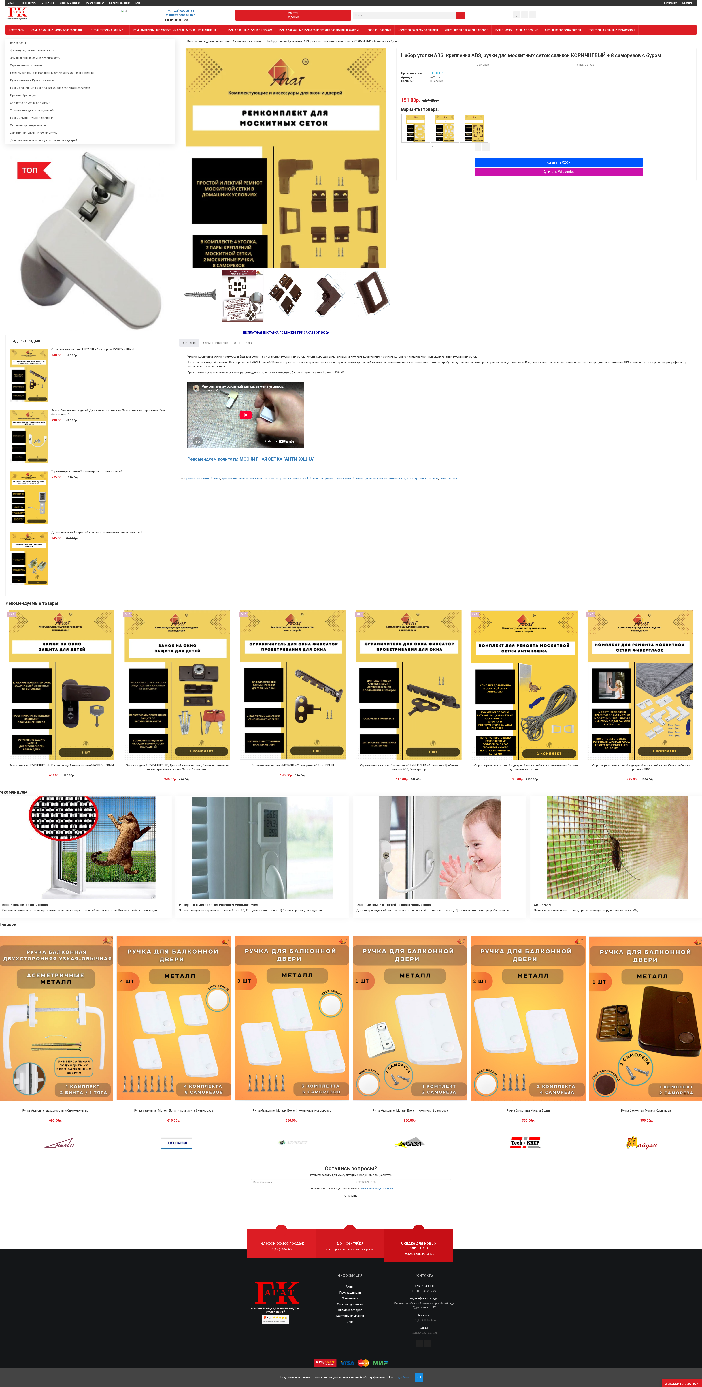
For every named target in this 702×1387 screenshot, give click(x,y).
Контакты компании (119, 3)
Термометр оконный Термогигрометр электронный (86, 471)
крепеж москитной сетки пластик (245, 478)
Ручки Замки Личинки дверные (516, 30)
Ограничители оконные (107, 30)
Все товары (17, 30)
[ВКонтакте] (427, 1343)
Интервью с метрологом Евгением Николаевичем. (219, 905)
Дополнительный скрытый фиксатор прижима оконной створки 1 (96, 532)
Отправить (351, 1195)
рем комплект (428, 478)
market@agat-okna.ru (181, 15)
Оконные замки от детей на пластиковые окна (393, 905)
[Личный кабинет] (532, 14)
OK (419, 1377)
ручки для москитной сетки (344, 478)
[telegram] (419, 1343)
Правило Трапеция (378, 30)
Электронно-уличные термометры (611, 30)
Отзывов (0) (243, 342)
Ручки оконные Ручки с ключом (250, 30)
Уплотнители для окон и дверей (466, 30)
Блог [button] (138, 3)
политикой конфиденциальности (377, 1188)
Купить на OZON (558, 162)
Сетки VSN (542, 905)
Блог (350, 1322)
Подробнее (402, 1377)
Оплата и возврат (94, 3)
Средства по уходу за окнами (418, 30)
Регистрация (670, 3)
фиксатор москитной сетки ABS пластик (296, 478)
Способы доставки (70, 3)
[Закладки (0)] (516, 14)
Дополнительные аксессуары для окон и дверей (43, 140)
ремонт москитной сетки (203, 478)
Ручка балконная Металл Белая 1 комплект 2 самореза (292, 1110)
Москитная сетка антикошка (25, 905)
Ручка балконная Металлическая (646, 1110)
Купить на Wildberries (559, 172)
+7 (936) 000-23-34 (181, 10)
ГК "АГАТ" (436, 73)
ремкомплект (449, 478)
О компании (48, 3)
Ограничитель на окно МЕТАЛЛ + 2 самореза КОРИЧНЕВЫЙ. (92, 349)
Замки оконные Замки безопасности (56, 30)
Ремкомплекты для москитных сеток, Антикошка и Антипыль (176, 30)
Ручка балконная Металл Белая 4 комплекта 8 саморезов (55, 1110)
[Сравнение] (524, 14)
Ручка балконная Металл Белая (410, 1110)
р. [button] (687, 3)
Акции (11, 3)
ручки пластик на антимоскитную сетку (391, 478)
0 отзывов (483, 64)
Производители (28, 3)
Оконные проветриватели (563, 30)
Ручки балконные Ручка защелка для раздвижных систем (319, 30)
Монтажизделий (293, 15)
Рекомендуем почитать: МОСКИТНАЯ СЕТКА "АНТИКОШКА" (251, 459)
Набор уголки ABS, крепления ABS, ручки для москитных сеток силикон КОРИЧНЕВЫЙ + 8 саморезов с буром (333, 41)
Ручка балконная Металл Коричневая (528, 1110)
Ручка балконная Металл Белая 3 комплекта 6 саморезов (173, 1110)
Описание (189, 342)
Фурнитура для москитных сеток (32, 50)
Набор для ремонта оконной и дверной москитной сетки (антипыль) (640, 765)
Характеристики (215, 342)
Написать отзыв (584, 64)
